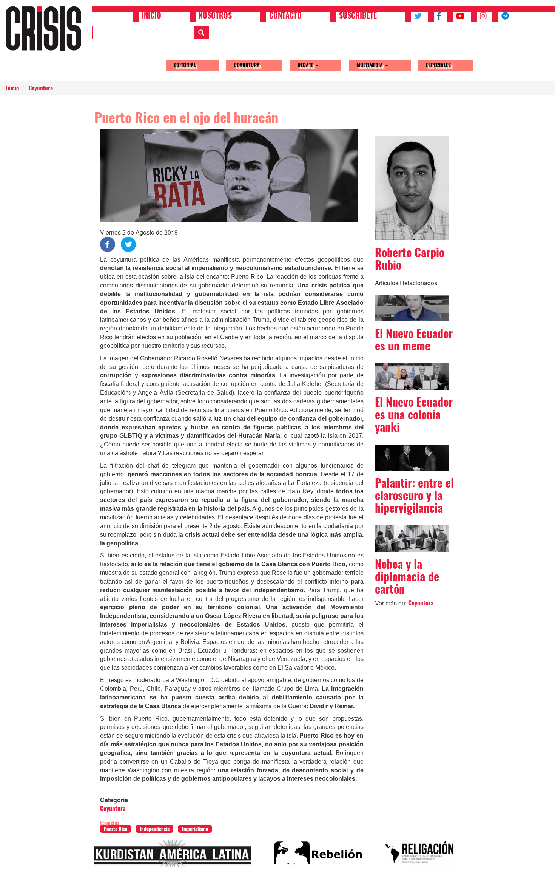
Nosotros (215, 16)
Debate (306, 65)
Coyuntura (247, 65)
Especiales (438, 65)
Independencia (155, 829)
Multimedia (370, 65)
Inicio (151, 16)
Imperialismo (195, 829)
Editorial (185, 65)
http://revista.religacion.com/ (422, 856)
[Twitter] (128, 243)
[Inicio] (46, 28)
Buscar (201, 32)
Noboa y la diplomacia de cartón (407, 576)
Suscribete (358, 16)
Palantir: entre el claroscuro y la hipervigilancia (414, 495)
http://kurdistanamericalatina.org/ (175, 856)
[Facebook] (107, 243)
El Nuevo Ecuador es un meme (414, 340)
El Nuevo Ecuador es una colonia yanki (414, 414)
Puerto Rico (115, 829)
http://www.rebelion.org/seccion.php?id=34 (320, 856)
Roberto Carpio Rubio (409, 259)
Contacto (285, 16)
